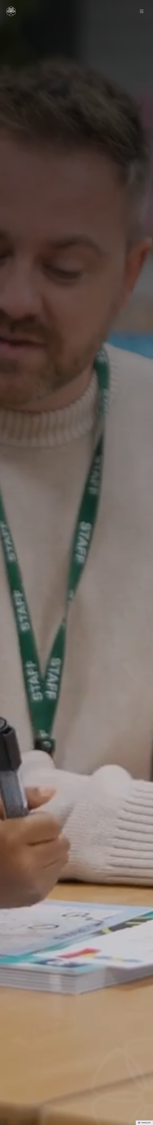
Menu (141, 11)
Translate (146, 1123)
